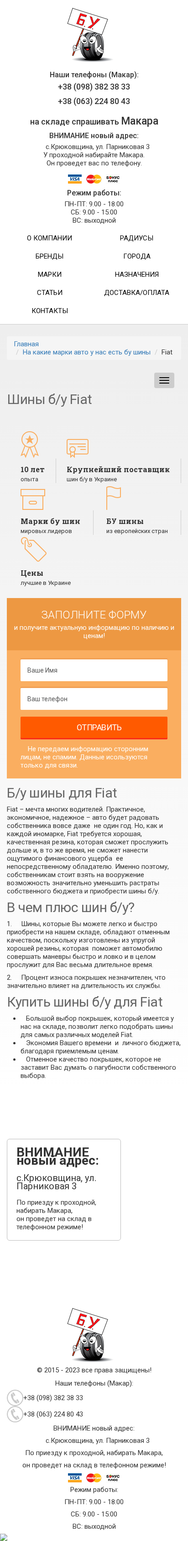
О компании (49, 238)
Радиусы (136, 238)
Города (137, 256)
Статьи (50, 293)
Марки (50, 274)
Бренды (49, 256)
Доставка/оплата (136, 293)
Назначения (137, 274)
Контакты (49, 311)
